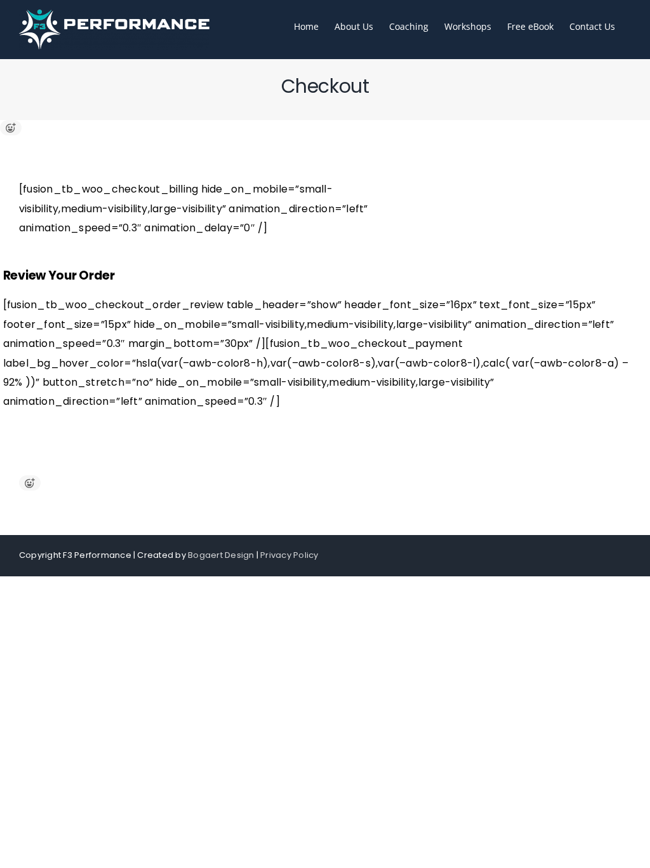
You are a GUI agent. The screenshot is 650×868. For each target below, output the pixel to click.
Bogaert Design (221, 555)
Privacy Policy (289, 555)
